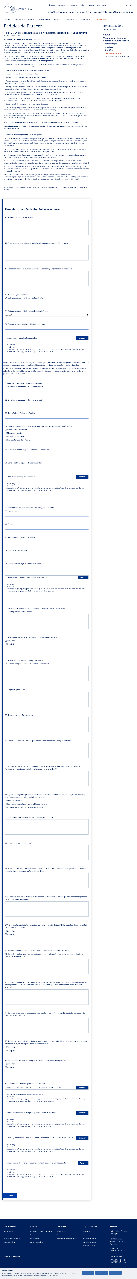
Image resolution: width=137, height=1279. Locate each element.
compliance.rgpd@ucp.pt (12, 177)
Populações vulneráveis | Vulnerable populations (27, 804)
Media (82, 5)
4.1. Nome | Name (12, 511)
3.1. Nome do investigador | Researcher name (23, 387)
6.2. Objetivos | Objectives (15, 689)
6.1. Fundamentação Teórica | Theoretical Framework (26, 664)
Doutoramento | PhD (16, 436)
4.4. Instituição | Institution (16, 550)
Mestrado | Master (15, 433)
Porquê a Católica (36, 1242)
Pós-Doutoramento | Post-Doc (19, 440)
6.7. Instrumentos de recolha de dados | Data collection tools (29, 817)
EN (126, 5)
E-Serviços (73, 5)
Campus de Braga (89, 1242)
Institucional (10, 1226)
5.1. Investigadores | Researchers (18, 611)
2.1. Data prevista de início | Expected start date (24, 298)
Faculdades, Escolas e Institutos (41, 1231)
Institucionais (61, 1231)
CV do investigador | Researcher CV (21, 476)
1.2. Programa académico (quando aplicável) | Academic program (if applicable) (36, 243)
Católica (7, 19)
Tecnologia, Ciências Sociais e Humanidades (71, 19)
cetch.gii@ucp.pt (47, 151)
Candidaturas (34, 1238)
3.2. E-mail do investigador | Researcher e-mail (23, 400)
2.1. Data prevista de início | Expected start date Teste (26, 311)
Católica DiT (62, 5)
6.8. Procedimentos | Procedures (18, 843)
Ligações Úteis (90, 1226)
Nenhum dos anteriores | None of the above (25, 807)
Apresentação (111, 43)
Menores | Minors (14, 800)
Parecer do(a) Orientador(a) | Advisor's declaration (27, 577)
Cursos (32, 1235)
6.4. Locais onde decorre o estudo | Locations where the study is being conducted (37, 741)
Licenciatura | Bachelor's (17, 429)
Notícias (6, 1235)
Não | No (11, 644)
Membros (109, 47)
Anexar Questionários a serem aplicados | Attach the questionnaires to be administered (42, 1138)
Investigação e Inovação (77, 12)
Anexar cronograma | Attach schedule (22, 338)
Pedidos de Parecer (113, 53)
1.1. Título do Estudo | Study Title (18, 217)
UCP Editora (101, 5)
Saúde (106, 34)
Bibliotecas (52, 5)
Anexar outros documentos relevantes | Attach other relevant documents (36, 1163)
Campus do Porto (89, 1238)
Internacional (95, 12)
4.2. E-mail (9, 524)
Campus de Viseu (89, 1246)
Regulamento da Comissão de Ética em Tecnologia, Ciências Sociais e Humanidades (37, 126)
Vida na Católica (110, 12)
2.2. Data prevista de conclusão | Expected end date (25, 324)
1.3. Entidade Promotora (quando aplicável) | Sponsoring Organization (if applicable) (38, 269)
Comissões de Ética (43, 19)
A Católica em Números (12, 1238)
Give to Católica (125, 12)
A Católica (53, 12)
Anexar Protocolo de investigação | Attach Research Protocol (31, 1112)
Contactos (61, 1226)
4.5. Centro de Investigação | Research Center (23, 563)
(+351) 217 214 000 (116, 1251)
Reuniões (109, 50)
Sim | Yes (11, 641)
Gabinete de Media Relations (67, 1238)
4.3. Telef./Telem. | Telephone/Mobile (20, 537)
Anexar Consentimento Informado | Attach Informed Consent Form (34, 1087)
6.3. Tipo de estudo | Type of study (19, 715)
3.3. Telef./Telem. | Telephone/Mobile (20, 413)
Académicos (61, 1235)
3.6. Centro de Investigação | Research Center (23, 463)
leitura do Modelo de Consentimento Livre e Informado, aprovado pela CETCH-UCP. (47, 122)
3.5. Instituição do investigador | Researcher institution (27, 450)
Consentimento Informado (117, 56)
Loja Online (91, 5)
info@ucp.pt (114, 1248)
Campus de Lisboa (89, 1235)
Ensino (61, 12)
